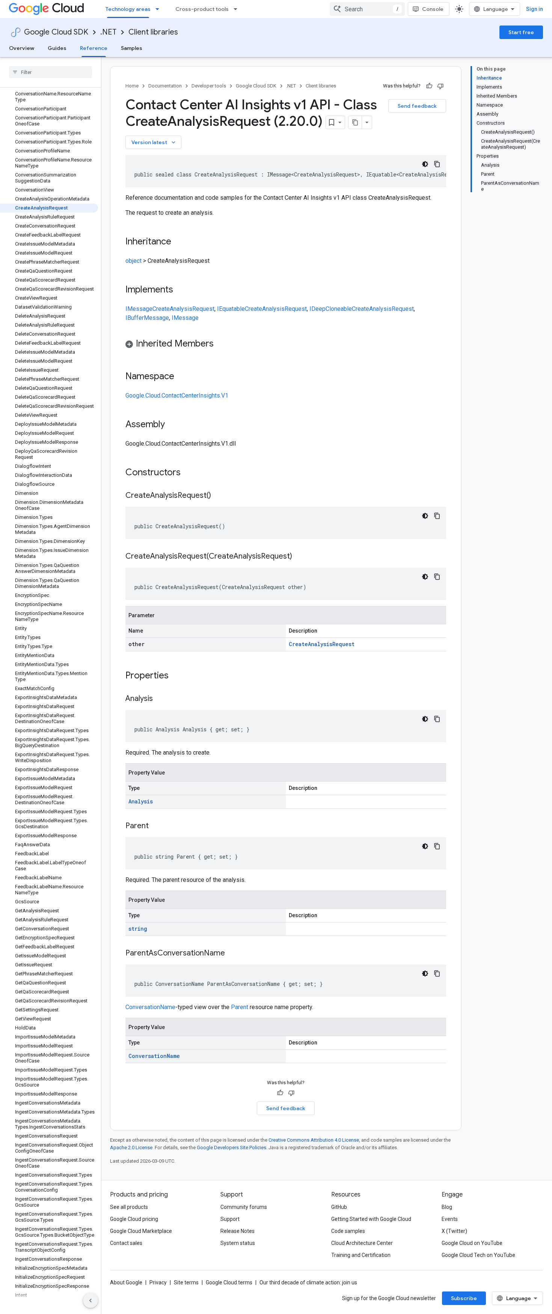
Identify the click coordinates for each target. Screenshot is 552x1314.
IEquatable (231, 308)
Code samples (348, 1231)
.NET (108, 32)
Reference (93, 48)
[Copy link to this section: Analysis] (160, 699)
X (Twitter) (454, 1231)
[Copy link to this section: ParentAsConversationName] (232, 953)
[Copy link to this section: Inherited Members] (221, 344)
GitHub (339, 1207)
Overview (21, 48)
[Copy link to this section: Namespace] (181, 376)
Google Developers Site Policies (231, 1147)
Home (132, 86)
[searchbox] (50, 72)
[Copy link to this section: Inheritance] (178, 242)
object (133, 260)
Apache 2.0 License (131, 1147)
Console (432, 9)
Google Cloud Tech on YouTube (478, 1255)
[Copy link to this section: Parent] (156, 826)
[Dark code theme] (425, 164)
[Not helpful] (440, 86)
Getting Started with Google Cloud (371, 1219)
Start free (521, 32)
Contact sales (126, 1243)
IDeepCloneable (330, 308)
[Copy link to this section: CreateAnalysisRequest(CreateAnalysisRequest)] (299, 556)
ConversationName (150, 1007)
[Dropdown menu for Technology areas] (160, 9)
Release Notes (237, 1231)
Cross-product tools (202, 9)
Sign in (534, 9)
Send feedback (417, 105)
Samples (131, 48)
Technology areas (128, 9)
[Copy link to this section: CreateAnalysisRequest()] (218, 495)
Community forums (243, 1207)
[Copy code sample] (437, 164)
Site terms (186, 1282)
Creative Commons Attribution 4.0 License (313, 1140)
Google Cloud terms (229, 1282)
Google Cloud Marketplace (141, 1231)
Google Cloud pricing (134, 1219)
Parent (239, 1007)
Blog (447, 1207)
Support (230, 1219)
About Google (126, 1282)
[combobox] (367, 9)
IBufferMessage (147, 317)
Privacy (158, 1282)
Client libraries (153, 32)
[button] (285, 345)
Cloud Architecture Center (362, 1243)
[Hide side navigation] (90, 1300)
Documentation (165, 86)
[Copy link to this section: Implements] (180, 290)
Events (450, 1219)
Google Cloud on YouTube (472, 1243)
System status (237, 1243)
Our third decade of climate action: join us (308, 1282)
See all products (129, 1207)
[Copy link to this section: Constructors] (190, 473)
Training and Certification (361, 1255)
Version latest (154, 142)
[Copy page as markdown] (355, 122)
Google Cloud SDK (56, 32)
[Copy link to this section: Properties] (178, 676)
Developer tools (209, 86)
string (137, 928)
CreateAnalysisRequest (183, 308)
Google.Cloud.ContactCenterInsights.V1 (176, 395)
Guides (57, 48)
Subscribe (464, 1298)
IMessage (138, 308)
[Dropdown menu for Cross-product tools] (238, 9)
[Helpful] (429, 86)
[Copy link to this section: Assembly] (172, 424)
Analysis (140, 801)
